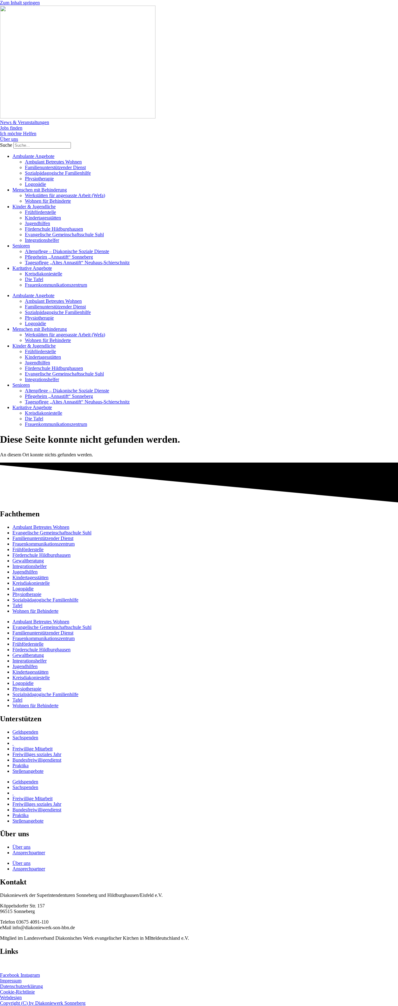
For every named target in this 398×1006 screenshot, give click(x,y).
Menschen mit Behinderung (39, 189)
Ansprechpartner (28, 852)
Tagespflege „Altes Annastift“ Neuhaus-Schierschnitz (77, 262)
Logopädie (35, 184)
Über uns (21, 847)
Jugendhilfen (37, 223)
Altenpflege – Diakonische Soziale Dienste (67, 251)
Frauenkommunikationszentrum (56, 285)
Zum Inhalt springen (20, 2)
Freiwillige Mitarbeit (32, 748)
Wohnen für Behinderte (48, 201)
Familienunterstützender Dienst (55, 167)
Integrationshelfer (42, 240)
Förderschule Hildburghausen (54, 229)
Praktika (20, 765)
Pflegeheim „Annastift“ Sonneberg (59, 257)
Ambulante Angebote (33, 156)
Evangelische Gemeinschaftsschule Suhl (64, 234)
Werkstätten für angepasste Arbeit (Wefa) (65, 195)
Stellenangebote (28, 771)
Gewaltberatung (28, 560)
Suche (6, 145)
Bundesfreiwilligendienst (36, 760)
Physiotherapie (39, 178)
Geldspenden (25, 732)
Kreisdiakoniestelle (43, 273)
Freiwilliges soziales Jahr (36, 754)
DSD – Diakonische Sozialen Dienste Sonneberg (48, 964)
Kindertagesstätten (43, 217)
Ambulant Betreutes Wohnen (53, 161)
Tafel (17, 605)
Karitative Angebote (32, 268)
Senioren (21, 245)
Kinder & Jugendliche (34, 206)
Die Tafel (34, 279)
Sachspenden (25, 737)
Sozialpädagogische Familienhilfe (58, 173)
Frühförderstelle (40, 212)
